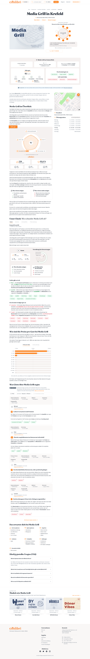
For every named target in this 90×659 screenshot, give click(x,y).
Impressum (43, 637)
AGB (42, 639)
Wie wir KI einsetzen (68, 87)
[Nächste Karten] (78, 607)
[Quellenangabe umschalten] (79, 109)
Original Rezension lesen (18, 409)
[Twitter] (43, 651)
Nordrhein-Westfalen (42, 9)
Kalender (68, 2)
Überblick (37, 20)
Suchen (56, 2)
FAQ (42, 631)
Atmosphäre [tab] (24, 221)
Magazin (63, 2)
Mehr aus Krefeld (75, 595)
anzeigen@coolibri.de (68, 639)
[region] (67, 102)
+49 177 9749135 (55, 51)
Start (29, 9)
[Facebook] (40, 651)
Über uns (43, 630)
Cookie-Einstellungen (45, 644)
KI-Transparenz (44, 642)
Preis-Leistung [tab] (33, 221)
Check (44, 20)
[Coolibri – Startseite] (15, 2)
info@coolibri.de (67, 637)
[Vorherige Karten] (11, 607)
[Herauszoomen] (56, 97)
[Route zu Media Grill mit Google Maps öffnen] (78, 94)
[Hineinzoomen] (56, 94)
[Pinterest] (46, 651)
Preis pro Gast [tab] (26, 344)
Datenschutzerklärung (45, 640)
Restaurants (76, 2)
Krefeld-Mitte (53, 9)
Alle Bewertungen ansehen (30, 520)
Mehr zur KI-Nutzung (39, 390)
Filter (13, 393)
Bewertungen (52, 20)
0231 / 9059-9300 (67, 640)
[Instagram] (50, 651)
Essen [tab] (11, 221)
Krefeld (48, 9)
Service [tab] (17, 221)
